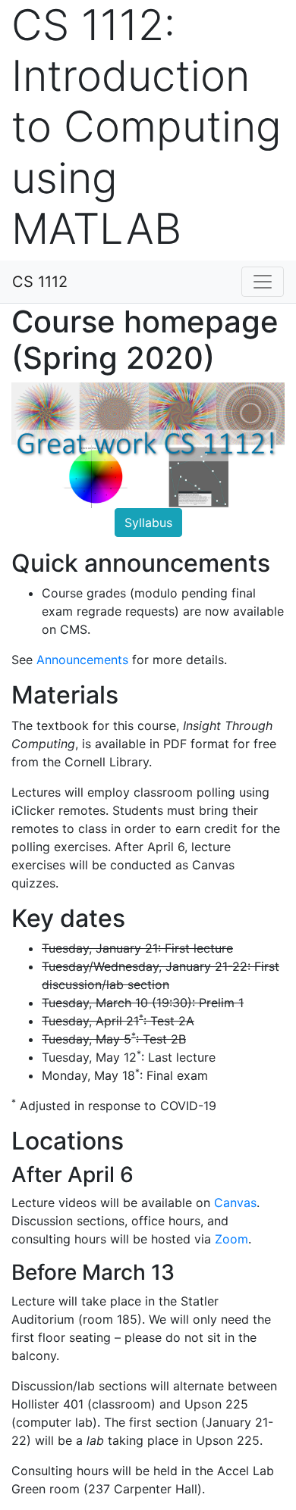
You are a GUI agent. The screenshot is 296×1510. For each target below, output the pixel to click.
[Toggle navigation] (262, 282)
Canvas (235, 1202)
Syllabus (148, 522)
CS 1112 (40, 282)
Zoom (231, 1238)
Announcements (82, 659)
